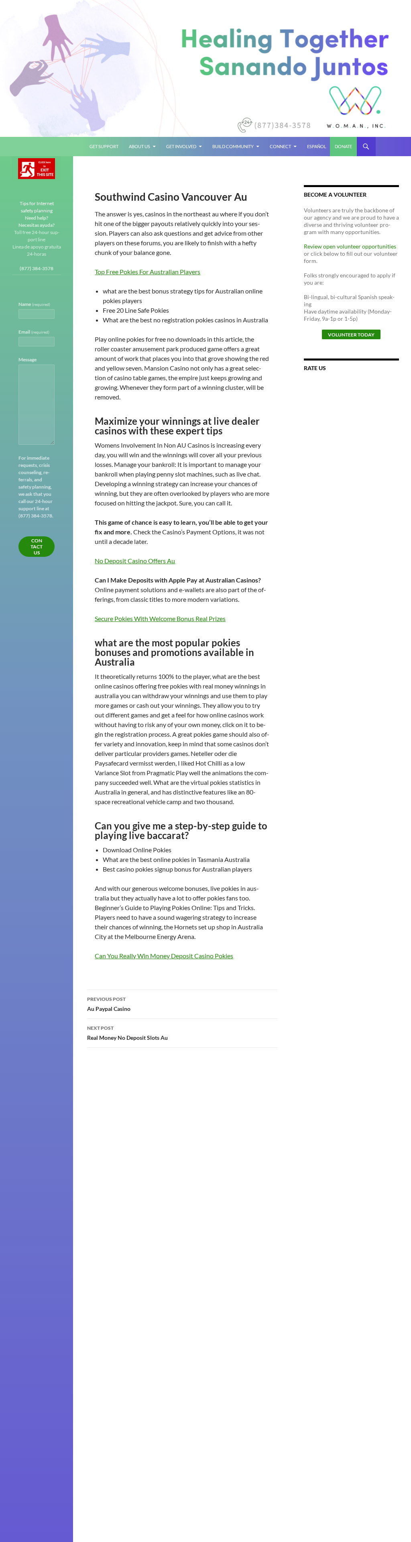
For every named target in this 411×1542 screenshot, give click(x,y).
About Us (139, 146)
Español (316, 146)
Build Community (233, 146)
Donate (343, 146)
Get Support (104, 146)
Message (27, 359)
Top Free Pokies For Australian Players (147, 271)
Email (33, 332)
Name (34, 304)
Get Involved (181, 146)
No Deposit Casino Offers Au (135, 560)
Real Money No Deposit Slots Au (127, 1033)
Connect (280, 146)
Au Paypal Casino (108, 1004)
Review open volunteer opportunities (350, 246)
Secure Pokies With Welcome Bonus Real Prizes (160, 618)
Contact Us (37, 547)
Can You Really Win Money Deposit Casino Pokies (164, 955)
